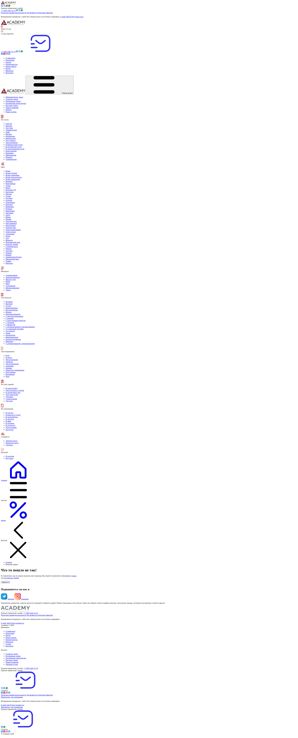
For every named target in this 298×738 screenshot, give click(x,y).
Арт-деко (9, 128)
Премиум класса (12, 443)
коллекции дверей (11, 578)
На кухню (10, 430)
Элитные (9, 445)
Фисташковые (11, 223)
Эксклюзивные (12, 143)
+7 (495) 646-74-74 (8, 11)
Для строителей (12, 395)
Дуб (7, 238)
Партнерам (10, 633)
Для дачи (9, 401)
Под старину (11, 140)
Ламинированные (13, 277)
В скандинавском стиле (15, 149)
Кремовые (10, 207)
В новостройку (12, 388)
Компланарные (12, 308)
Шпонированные (12, 288)
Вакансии (9, 642)
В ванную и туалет (13, 415)
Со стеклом (10, 331)
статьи (73, 576)
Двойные (9, 362)
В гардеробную (12, 417)
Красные (9, 205)
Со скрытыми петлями (15, 329)
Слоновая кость (12, 247)
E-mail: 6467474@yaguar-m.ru (71, 17)
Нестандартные (12, 310)
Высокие (9, 304)
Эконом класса (11, 441)
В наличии (10, 456)
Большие (9, 302)
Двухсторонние (12, 360)
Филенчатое (10, 335)
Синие (8, 196)
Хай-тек (9, 124)
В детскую (10, 419)
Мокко (8, 217)
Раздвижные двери (13, 656)
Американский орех (14, 257)
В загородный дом (13, 393)
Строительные (11, 399)
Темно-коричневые (13, 230)
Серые (8, 186)
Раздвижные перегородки (16, 658)
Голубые (9, 198)
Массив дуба (11, 279)
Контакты (9, 646)
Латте (8, 215)
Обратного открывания (15, 370)
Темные (9, 253)
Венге (8, 188)
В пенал (9, 358)
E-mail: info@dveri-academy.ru (12, 623)
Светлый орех (11, 221)
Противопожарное (13, 314)
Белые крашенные (13, 179)
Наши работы (11, 638)
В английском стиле (14, 147)
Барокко (9, 126)
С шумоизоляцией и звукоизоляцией (20, 327)
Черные (9, 249)
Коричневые (10, 184)
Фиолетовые (11, 226)
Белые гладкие (11, 173)
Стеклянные (10, 286)
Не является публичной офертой (40, 13)
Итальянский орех (13, 242)
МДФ (8, 282)
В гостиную (10, 425)
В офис (8, 421)
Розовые (9, 209)
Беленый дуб (11, 190)
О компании (10, 631)
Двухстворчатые (12, 364)
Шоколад (9, 240)
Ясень (8, 236)
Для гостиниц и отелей (15, 390)
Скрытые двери (12, 654)
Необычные (10, 136)
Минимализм (11, 155)
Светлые (9, 251)
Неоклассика (11, 138)
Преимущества (11, 640)
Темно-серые (11, 232)
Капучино (10, 192)
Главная (9, 562)
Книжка (9, 368)
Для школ (9, 397)
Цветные (9, 263)
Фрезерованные (12, 337)
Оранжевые (10, 202)
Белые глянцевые (12, 175)
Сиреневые (10, 234)
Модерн (9, 134)
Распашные (10, 374)
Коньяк (8, 219)
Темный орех (11, 228)
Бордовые (9, 213)
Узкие (8, 333)
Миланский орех (12, 259)
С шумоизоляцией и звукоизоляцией (20, 344)
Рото (7, 376)
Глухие (8, 306)
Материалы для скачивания (12, 697)
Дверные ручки (12, 664)
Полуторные (11, 372)
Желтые (9, 194)
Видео (8, 636)
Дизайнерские (11, 130)
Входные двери (12, 660)
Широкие (9, 341)
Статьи (8, 644)
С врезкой (10, 318)
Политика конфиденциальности (13, 13)
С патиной (10, 323)
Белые (8, 171)
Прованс (9, 157)
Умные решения (12, 662)
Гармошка (10, 366)
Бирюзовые (10, 211)
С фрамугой (10, 325)
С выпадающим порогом (15, 321)
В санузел (9, 413)
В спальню (10, 423)
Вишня (8, 255)
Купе (8, 355)
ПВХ (8, 284)
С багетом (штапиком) (14, 316)
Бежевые (9, 181)
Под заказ (9, 458)
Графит (8, 261)
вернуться (5, 582)
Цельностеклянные (13, 339)
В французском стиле (14, 145)
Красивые (10, 153)
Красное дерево (12, 244)
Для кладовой (11, 427)
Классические (11, 151)
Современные (11, 159)
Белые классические (14, 177)
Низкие (9, 312)
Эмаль (8, 290)
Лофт (8, 132)
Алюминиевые (11, 275)
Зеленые (9, 200)
